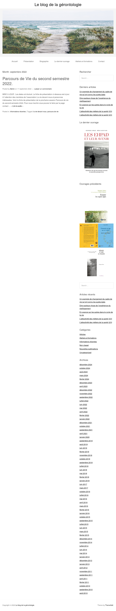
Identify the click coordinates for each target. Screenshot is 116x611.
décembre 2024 (86, 364)
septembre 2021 (86, 430)
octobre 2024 (85, 368)
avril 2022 (83, 411)
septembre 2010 (86, 589)
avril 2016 (83, 502)
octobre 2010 (85, 586)
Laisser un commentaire (43, 89)
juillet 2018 (84, 466)
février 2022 (84, 415)
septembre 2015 (86, 520)
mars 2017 (84, 488)
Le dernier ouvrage (62, 61)
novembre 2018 (86, 455)
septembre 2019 (86, 440)
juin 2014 (83, 549)
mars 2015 (84, 531)
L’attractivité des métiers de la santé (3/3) (96, 111)
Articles (83, 334)
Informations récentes (18, 111)
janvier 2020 (84, 437)
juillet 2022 (84, 401)
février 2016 (84, 509)
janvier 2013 (84, 564)
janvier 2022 (84, 419)
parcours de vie (52, 111)
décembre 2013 (86, 560)
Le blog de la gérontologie (58, 4)
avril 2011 (83, 578)
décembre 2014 (86, 538)
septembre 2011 (86, 575)
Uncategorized (85, 352)
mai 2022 (83, 408)
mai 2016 (83, 498)
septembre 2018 (86, 462)
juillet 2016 (84, 495)
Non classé (84, 345)
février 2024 (84, 379)
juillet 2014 (84, 546)
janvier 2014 (84, 557)
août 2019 (84, 444)
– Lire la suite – (17, 106)
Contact (101, 61)
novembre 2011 (86, 571)
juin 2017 (83, 484)
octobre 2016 (85, 491)
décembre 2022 (86, 390)
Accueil (15, 61)
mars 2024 (84, 375)
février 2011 (84, 582)
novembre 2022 (86, 393)
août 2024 (84, 371)
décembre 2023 (86, 382)
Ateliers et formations (83, 61)
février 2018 (84, 477)
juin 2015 (83, 528)
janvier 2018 (84, 480)
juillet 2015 (84, 524)
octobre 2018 (85, 459)
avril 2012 (83, 567)
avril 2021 (83, 433)
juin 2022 (83, 404)
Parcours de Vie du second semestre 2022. (35, 80)
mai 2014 (83, 553)
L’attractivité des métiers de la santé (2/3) (96, 115)
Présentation (29, 61)
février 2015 (84, 535)
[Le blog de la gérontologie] (58, 51)
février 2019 (84, 451)
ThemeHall (109, 605)
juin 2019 (83, 448)
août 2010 (84, 593)
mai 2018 (83, 473)
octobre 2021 (85, 426)
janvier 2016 (84, 513)
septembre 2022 (86, 397)
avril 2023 (83, 386)
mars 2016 (84, 506)
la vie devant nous (39, 111)
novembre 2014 (86, 542)
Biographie (44, 61)
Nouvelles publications (89, 349)
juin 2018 (83, 469)
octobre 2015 (85, 517)
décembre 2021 (86, 422)
